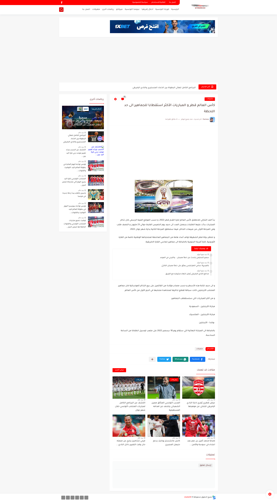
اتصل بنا (172, 2)
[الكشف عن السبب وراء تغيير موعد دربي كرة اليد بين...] (96, 151)
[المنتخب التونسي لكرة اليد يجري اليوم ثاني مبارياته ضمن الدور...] (96, 180)
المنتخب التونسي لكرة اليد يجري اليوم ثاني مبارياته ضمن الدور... (74, 182)
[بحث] (61, 9)
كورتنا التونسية (162, 9)
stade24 (187, 497)
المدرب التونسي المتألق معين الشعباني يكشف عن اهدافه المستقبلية (165, 407)
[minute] (72, 498)
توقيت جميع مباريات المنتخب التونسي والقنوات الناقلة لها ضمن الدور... (75, 224)
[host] (63, 498)
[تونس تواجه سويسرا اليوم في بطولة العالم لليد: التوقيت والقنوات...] (96, 207)
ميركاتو (119, 9)
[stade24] (200, 7)
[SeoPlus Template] (214, 497)
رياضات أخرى (108, 9)
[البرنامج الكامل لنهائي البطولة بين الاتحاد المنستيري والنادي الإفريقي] (96, 136)
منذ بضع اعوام (202, 254)
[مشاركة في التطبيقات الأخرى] (152, 359)
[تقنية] (82, 498)
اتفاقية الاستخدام (158, 2)
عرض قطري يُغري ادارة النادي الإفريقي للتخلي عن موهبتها (201, 405)
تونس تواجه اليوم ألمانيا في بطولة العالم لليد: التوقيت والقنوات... (74, 167)
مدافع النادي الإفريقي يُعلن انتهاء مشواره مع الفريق (187, 274)
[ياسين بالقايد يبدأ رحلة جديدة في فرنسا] (96, 194)
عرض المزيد (119, 370)
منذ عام (210, 400)
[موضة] (77, 498)
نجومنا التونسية (132, 9)
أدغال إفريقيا (147, 9)
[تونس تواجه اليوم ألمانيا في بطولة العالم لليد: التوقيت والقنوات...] (96, 165)
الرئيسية (175, 9)
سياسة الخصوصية (140, 2)
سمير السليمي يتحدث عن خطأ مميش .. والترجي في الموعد (184, 258)
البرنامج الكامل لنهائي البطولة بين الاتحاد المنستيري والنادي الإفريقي (164, 87)
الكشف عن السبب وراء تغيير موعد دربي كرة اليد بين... (76, 153)
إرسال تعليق (205, 465)
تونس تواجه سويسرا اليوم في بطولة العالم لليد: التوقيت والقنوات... (75, 209)
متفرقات (96, 9)
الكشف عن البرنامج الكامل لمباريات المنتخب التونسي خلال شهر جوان (130, 407)
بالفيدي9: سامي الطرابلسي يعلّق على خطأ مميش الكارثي (185, 266)
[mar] (86, 498)
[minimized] (68, 498)
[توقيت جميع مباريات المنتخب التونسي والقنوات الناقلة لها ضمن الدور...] (96, 222)
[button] (197, 359)
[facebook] (61, 2)
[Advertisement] (138, 60)
